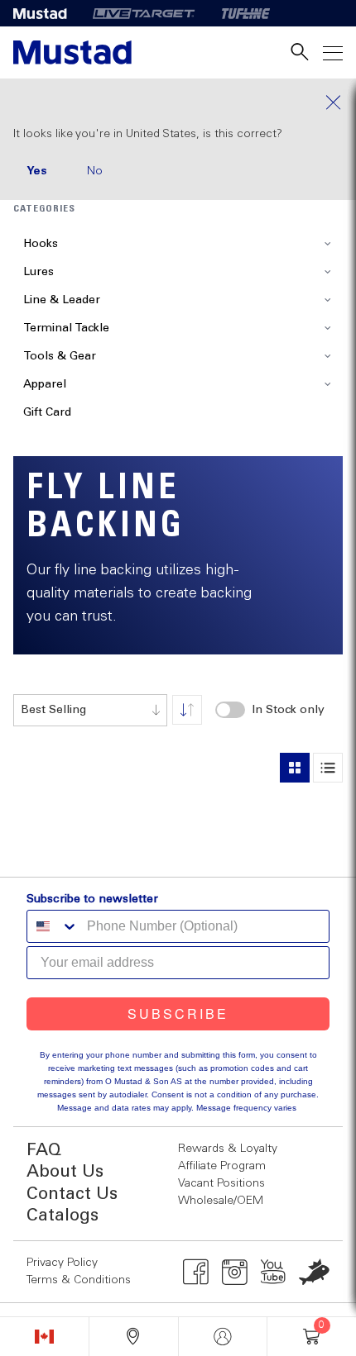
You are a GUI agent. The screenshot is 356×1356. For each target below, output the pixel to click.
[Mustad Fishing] (46, 13)
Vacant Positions (221, 1183)
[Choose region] (44, 1336)
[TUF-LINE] (246, 13)
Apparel (44, 384)
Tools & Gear (59, 356)
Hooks (40, 244)
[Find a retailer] (133, 1336)
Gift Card (47, 412)
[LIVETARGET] (143, 13)
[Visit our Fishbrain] (314, 1271)
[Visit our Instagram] (235, 1271)
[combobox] (90, 710)
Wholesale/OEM (220, 1200)
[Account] (223, 1336)
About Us (64, 1172)
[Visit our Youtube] (273, 1271)
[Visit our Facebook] (196, 1271)
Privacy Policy (62, 1262)
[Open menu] (333, 52)
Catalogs (62, 1216)
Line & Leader (61, 300)
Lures (38, 272)
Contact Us (72, 1194)
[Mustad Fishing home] (72, 52)
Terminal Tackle (66, 328)
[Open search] (300, 52)
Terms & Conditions (78, 1280)
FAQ (43, 1150)
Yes (36, 171)
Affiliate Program (222, 1166)
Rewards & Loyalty (227, 1148)
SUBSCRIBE (178, 1013)
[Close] (178, 102)
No (95, 171)
